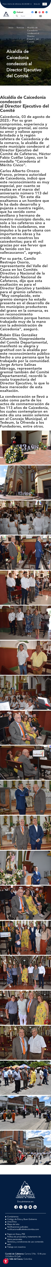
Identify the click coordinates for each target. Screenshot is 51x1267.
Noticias (20, 27)
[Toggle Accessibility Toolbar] (6, 1261)
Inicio (11, 27)
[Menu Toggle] (40, 16)
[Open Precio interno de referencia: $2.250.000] (31, 4)
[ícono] (36, 12)
